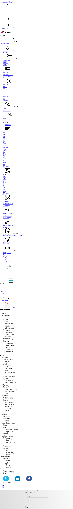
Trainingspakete (5, 62)
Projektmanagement (5, 74)
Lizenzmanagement (5, 100)
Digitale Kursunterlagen (6, 64)
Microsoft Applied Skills (6, 186)
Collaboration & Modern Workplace (7, 216)
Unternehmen (3, 244)
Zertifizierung (3, 167)
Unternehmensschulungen (6, 60)
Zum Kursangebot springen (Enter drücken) (7, 2)
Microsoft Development (8, 125)
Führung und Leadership (6, 73)
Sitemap (3, 487)
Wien (5, 260)
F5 (3, 181)
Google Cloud (5, 150)
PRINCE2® (4, 189)
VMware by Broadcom (6, 166)
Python (4, 119)
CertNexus (4, 139)
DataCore (4, 145)
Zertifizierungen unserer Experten (7, 253)
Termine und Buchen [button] (2, 276)
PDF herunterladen (15, 307)
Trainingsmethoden (5, 63)
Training (3, 44)
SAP (3, 161)
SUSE (4, 165)
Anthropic (4, 134)
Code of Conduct (5, 255)
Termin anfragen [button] (2, 290)
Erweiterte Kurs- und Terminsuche (4, 43)
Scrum (4, 86)
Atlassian (6, 89)
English (14, 27)
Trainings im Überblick (6, 72)
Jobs (3, 254)
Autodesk (4, 136)
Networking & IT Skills (6, 52)
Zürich (5, 257)
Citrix (4, 141)
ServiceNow (4, 162)
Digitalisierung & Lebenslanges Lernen (8, 204)
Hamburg (6, 259)
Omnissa (4, 157)
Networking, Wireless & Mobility (7, 217)
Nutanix (4, 156)
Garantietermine (5, 61)
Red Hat (4, 190)
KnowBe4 (4, 154)
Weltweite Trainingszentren (8, 261)
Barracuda (4, 177)
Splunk (4, 164)
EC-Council (4, 146)
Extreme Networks (5, 147)
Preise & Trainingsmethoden (5, 300)
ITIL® (4, 98)
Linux (4, 110)
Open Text (4, 158)
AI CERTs (4, 174)
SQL (4, 120)
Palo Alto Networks (5, 159)
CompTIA (4, 143)
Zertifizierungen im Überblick (6, 173)
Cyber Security (5, 108)
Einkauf (4, 77)
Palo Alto (4, 188)
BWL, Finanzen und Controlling (7, 76)
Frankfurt (6, 258)
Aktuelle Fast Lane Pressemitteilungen (8, 225)
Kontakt (3, 486)
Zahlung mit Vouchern (6, 243)
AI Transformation (5, 51)
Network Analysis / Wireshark (6, 111)
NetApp (4, 155)
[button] (7, 28)
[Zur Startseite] (6, 34)
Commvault (4, 142)
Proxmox (4, 160)
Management (4, 252)
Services (3, 194)
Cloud (4, 107)
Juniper (4, 153)
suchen (1, 42)
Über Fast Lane (5, 251)
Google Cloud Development (8, 124)
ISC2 (4, 152)
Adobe (4, 132)
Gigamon (4, 149)
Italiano (14, 21)
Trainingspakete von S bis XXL (7, 242)
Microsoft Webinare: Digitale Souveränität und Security (10, 234)
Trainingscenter (5, 65)
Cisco (4, 140)
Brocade (4, 138)
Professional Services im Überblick (7, 213)
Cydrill (4, 144)
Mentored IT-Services (6, 218)
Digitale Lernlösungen (6, 200)
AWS (4, 137)
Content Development (6, 201)
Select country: (3, 28)
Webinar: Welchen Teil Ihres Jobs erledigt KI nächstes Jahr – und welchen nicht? (13, 235)
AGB (2, 484)
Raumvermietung (5, 206)
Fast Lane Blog (5, 227)
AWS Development (7, 123)
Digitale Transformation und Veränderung (8, 75)
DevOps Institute (5, 87)
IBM (3, 151)
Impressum (3, 485)
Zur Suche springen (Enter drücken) (6, 1)
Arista (4, 135)
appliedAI (4, 133)
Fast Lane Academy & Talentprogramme (8, 203)
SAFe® (4, 85)
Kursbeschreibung (4, 299)
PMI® (4, 99)
